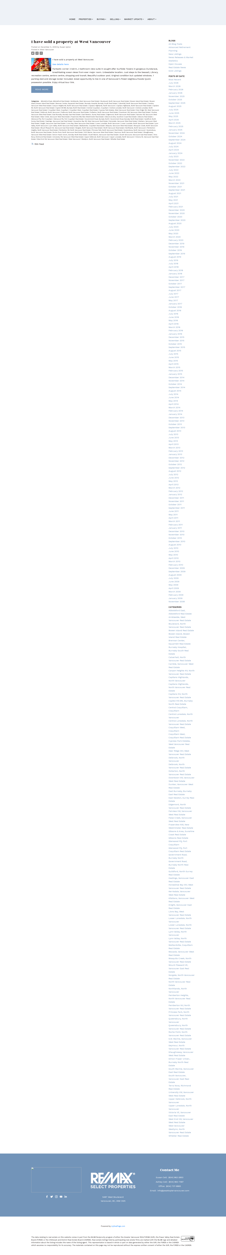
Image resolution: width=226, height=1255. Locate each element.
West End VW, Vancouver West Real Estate (52, 139)
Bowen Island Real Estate (139, 101)
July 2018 (173, 263)
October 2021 (175, 186)
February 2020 (176, 240)
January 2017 (175, 303)
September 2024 (177, 139)
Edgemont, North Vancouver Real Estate (120, 114)
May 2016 (173, 320)
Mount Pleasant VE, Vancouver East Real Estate (58, 128)
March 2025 (174, 123)
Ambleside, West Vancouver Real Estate (85, 101)
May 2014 (173, 401)
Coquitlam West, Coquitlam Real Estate (84, 110)
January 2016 (175, 334)
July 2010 (173, 548)
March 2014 (174, 407)
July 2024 (174, 146)
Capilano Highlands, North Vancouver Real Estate (134, 106)
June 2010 (174, 551)
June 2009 (174, 581)
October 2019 (175, 250)
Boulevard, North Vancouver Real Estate (115, 101)
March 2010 (174, 561)
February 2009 (176, 595)
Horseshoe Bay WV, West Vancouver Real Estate (91, 121)
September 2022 (177, 166)
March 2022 (174, 180)
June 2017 (174, 297)
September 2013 (177, 427)
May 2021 (173, 200)
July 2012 (173, 474)
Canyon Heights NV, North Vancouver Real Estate (70, 106)
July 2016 (173, 314)
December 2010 (176, 531)
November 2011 (176, 501)
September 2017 (177, 287)
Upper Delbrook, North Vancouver (97, 137)
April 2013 (174, 444)
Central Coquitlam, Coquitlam (98, 108)
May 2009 (173, 585)
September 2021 (177, 190)
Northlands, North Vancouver (135, 128)
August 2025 (175, 106)
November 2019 (176, 247)
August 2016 (175, 310)
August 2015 (175, 350)
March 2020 (175, 237)
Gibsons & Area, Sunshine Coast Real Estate (121, 117)
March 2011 (174, 521)
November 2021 (176, 183)
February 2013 (176, 451)
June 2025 (174, 113)
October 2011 (175, 504)
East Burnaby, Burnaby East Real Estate (67, 114)
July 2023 (173, 156)
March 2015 (174, 367)
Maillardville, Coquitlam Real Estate (92, 126)
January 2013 (175, 454)
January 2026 (175, 93)
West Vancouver (47, 50)
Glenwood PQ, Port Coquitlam (42, 119)
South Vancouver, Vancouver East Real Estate (136, 135)
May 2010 (173, 554)
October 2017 (175, 283)
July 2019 (173, 260)
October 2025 (175, 99)
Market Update (133, 19)
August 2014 (175, 391)
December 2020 (177, 210)
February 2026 (176, 89)
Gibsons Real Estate (145, 117)
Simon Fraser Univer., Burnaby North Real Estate (70, 135)
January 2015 (175, 374)
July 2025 (173, 109)
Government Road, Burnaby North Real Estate (127, 119)
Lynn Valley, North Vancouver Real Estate (64, 126)
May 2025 (173, 116)
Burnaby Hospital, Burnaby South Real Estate (101, 103)
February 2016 (176, 330)
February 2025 (176, 126)
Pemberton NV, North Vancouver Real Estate (75, 130)
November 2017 (176, 280)
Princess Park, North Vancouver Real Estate (107, 130)
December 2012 (176, 457)
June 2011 (174, 511)
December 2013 (176, 417)
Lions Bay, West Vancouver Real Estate (81, 123)
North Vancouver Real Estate (114, 128)
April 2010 (174, 558)
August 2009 (175, 575)
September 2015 (177, 347)
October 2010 (175, 538)
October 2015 (175, 344)
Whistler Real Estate (118, 139)
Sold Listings (175, 71)
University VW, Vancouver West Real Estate (68, 137)
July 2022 (173, 170)
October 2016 (175, 307)
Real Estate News (177, 67)
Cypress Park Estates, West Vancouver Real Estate (117, 110)
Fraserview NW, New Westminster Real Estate (87, 117)
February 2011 (176, 524)
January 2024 (175, 153)
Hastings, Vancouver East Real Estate (59, 121)
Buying (100, 19)
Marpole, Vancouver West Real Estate (119, 126)
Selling (114, 19)
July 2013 (173, 434)
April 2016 (174, 324)
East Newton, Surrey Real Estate (94, 114)
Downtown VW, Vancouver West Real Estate (135, 112)
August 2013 (175, 431)
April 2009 (174, 588)
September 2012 (177, 468)
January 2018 (175, 273)
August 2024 (175, 143)
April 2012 (174, 484)
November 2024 (177, 133)
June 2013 (174, 437)
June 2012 (174, 477)
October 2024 (175, 136)
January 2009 (175, 598)
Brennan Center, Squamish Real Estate (70, 103)
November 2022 (177, 160)
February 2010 (176, 565)
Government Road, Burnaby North (97, 119)
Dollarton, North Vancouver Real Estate (104, 112)
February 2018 (176, 270)
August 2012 (175, 471)
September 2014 (177, 387)
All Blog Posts (175, 44)
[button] (47, 1196)
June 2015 (174, 357)
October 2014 (175, 384)
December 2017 (176, 277)
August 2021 (175, 193)
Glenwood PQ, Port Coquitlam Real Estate (69, 119)
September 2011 (177, 508)
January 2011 (175, 528)
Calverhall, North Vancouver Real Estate (132, 103)
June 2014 (174, 397)
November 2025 (177, 96)
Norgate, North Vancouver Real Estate (89, 128)
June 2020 (174, 230)
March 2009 (175, 591)
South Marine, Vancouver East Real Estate (104, 135)
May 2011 (173, 514)
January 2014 (175, 414)
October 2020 (175, 216)
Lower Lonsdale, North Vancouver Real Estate (137, 123)
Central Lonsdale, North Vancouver (122, 108)
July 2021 (173, 196)
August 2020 (175, 223)
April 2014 (174, 404)
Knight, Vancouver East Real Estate (53, 123)
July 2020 (174, 227)
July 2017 (173, 294)
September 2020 (177, 220)
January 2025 (175, 130)
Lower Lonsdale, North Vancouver (108, 123)
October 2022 (175, 163)
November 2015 (176, 340)
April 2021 (174, 203)
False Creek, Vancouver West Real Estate (55, 117)
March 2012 (174, 488)
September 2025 (177, 103)
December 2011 (176, 498)
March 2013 (174, 447)
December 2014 (176, 377)
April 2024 (174, 150)
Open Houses (175, 64)
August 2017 (175, 290)
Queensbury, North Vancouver (135, 130)
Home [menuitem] (72, 19)
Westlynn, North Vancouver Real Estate (96, 139)
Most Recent (175, 79)
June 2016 (174, 317)
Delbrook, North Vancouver (50, 112)
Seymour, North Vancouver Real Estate (128, 132)
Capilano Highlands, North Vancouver (102, 106)
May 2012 (173, 481)
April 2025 (174, 119)
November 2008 (177, 601)
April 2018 (174, 267)
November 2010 (176, 534)
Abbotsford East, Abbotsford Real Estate (55, 101)
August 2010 (175, 544)
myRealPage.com (118, 1226)
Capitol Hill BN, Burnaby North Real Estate (71, 108)
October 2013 (175, 424)
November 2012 (176, 461)
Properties (85, 19)
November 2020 (177, 213)
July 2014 (173, 394)
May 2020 (173, 233)
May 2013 (173, 441)
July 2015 (173, 354)
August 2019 (175, 257)
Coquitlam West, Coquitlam (59, 110)
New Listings (175, 54)
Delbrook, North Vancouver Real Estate (75, 112)
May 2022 (173, 176)
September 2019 (177, 253)
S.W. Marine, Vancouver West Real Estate (99, 132)
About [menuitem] (151, 19)
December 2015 (176, 337)
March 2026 (174, 86)
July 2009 (174, 578)
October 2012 (175, 464)
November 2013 (176, 421)
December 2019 (176, 243)
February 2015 (176, 370)
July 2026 (173, 83)
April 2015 (174, 364)
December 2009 (177, 568)
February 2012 (176, 491)
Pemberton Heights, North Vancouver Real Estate (179, 998)
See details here (60, 64)
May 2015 (173, 360)
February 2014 (176, 411)
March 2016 (174, 327)
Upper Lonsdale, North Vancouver (122, 137)
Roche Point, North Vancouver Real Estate (68, 132)
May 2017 (173, 300)
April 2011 (173, 518)
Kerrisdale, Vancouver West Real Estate (123, 121)
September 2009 (177, 571)
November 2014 (176, 380)
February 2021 (176, 206)
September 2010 (177, 541)
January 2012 (175, 494)
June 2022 (174, 173)
